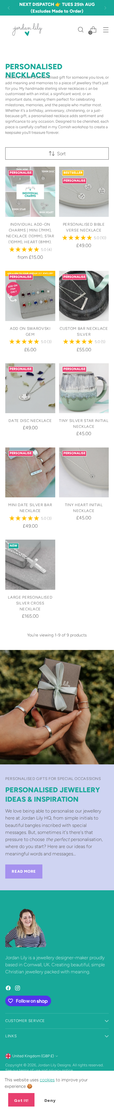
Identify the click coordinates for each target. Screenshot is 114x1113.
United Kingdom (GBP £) (33, 1056)
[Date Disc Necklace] (30, 388)
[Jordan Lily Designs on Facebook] (8, 989)
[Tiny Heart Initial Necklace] (84, 472)
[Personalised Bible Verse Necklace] (84, 192)
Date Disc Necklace (30, 420)
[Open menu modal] (106, 30)
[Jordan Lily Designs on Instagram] (18, 989)
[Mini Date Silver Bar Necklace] (30, 472)
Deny (50, 1100)
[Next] (105, 8)
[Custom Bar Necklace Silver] (84, 296)
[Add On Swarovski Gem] (30, 296)
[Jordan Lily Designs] (27, 29)
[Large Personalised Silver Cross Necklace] (30, 565)
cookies (47, 1079)
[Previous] (8, 8)
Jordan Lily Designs (54, 1065)
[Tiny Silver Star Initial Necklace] (84, 388)
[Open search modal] (81, 30)
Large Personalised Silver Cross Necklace (30, 603)
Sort (61, 153)
